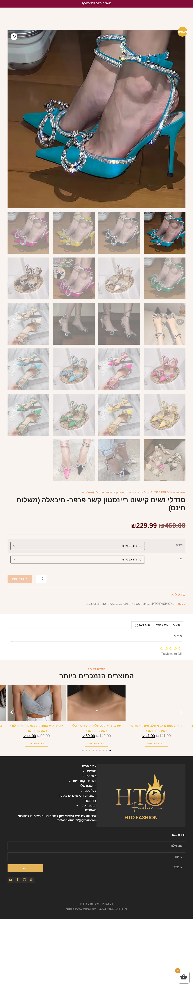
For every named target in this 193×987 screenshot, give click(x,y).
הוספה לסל (19, 578)
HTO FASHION (161, 492)
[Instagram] (24, 880)
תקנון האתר (88, 805)
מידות (179, 544)
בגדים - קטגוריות (140, 603)
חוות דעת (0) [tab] (142, 624)
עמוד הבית (179, 492)
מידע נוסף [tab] (162, 624)
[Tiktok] (31, 880)
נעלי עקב (122, 603)
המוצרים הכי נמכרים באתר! (77, 795)
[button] (14, 36)
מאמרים (90, 810)
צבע (180, 558)
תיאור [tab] (176, 624)
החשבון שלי (88, 785)
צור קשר (90, 800)
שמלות (91, 771)
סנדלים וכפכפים (96, 603)
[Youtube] (11, 880)
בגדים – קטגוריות (84, 781)
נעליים (111, 603)
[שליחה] (25, 868)
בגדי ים (91, 776)
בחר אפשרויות (156, 743)
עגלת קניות (88, 790)
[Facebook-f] (18, 880)
